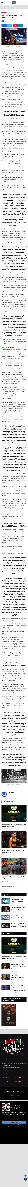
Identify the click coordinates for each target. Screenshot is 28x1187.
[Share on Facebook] (4, 25)
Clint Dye (8, 21)
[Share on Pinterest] (15, 25)
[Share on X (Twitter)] (9, 25)
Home (3, 7)
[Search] (26, 2)
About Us (19, 1091)
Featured (4, 12)
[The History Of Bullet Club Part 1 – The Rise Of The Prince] (5, 925)
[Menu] (2, 2)
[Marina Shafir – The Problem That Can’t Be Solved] (14, 839)
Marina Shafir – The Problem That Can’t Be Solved (18, 967)
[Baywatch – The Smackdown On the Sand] (14, 866)
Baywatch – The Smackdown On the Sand (17, 977)
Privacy (13, 1091)
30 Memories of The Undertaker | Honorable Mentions (18, 988)
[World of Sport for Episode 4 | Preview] (5, 917)
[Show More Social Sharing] (25, 25)
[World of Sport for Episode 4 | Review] (5, 901)
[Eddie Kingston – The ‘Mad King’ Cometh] (5, 909)
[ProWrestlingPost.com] (14, 2)
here (2, 633)
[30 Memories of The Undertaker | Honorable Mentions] (5, 987)
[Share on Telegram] (20, 25)
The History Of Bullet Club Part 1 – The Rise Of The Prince (18, 926)
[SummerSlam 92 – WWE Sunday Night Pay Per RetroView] (14, 813)
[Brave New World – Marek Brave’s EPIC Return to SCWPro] (14, 36)
